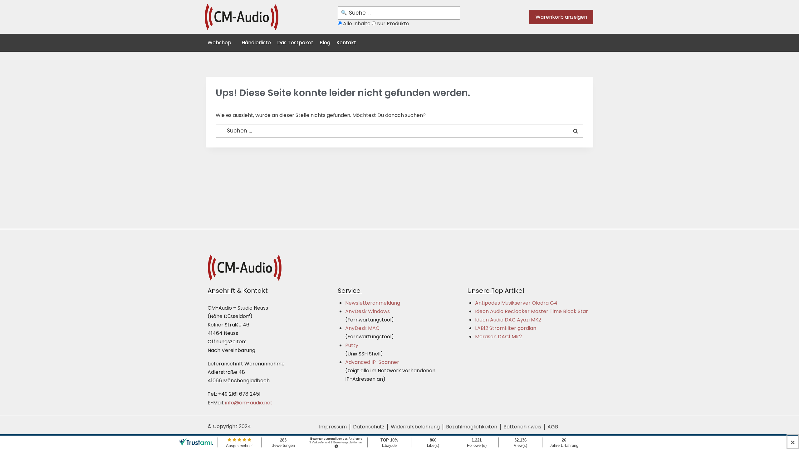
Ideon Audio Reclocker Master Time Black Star (531, 311)
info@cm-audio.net (248, 402)
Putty (351, 345)
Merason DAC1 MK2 (498, 336)
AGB (552, 426)
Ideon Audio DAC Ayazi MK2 (508, 319)
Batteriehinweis (522, 426)
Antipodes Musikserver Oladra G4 (516, 303)
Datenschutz (369, 426)
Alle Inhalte (357, 23)
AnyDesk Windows (367, 311)
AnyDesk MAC (362, 328)
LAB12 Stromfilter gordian (505, 328)
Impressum (333, 426)
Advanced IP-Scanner (372, 362)
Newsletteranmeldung (372, 303)
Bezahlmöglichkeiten (471, 426)
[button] (223, 42)
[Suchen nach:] (399, 130)
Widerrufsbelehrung (415, 426)
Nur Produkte (392, 23)
